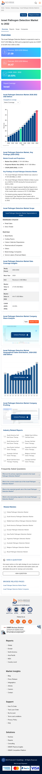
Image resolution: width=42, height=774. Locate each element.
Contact (10, 692)
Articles (10, 686)
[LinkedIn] (12, 622)
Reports (11, 29)
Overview (5, 29)
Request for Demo (34, 15)
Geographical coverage (9, 100)
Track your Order (13, 709)
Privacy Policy (12, 720)
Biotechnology (15, 8)
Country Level (12, 662)
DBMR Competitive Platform (17, 750)
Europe (10, 648)
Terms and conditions (14, 716)
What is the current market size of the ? (19, 482)
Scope (18, 29)
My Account (11, 713)
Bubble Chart (34, 321)
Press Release (12, 679)
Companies (24, 29)
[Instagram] (30, 622)
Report (14, 585)
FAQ (9, 723)
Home (2, 8)
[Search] (36, 3)
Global (10, 645)
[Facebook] (24, 622)
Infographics (12, 682)
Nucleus (8, 8)
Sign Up (23, 15)
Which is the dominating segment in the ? (19, 498)
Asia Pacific (11, 655)
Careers (10, 689)
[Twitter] (18, 622)
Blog (9, 676)
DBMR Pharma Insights (15, 747)
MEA (9, 658)
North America (12, 652)
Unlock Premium (20, 335)
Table (26, 321)
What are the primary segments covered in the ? (18, 475)
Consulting (11, 743)
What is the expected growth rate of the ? (19, 490)
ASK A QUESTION (21, 573)
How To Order (12, 706)
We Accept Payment (21, 763)
